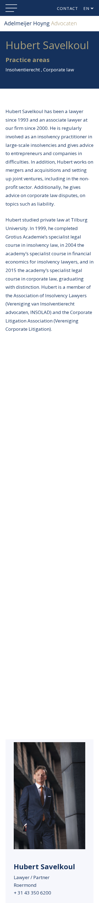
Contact (67, 8)
